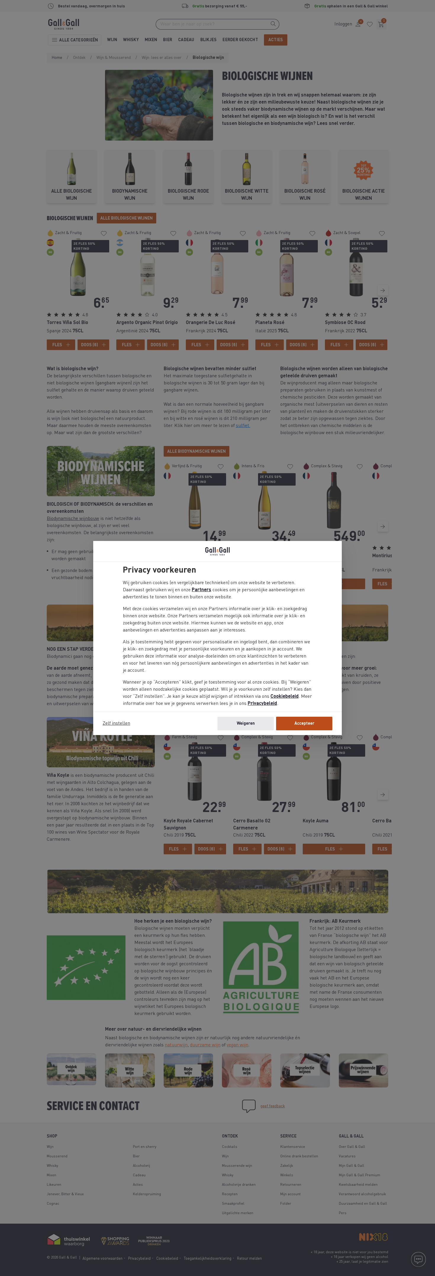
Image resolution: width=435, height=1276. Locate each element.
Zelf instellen (116, 723)
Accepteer (304, 723)
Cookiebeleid (284, 696)
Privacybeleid (262, 703)
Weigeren (246, 723)
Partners (201, 590)
